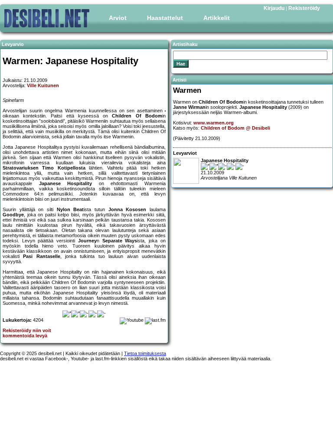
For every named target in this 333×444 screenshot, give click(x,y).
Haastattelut (165, 17)
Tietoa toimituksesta (145, 353)
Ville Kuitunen (43, 85)
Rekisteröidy (304, 8)
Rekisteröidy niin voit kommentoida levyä (27, 333)
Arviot (118, 17)
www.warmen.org (213, 122)
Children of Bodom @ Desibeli (235, 128)
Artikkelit (216, 17)
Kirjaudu (274, 8)
